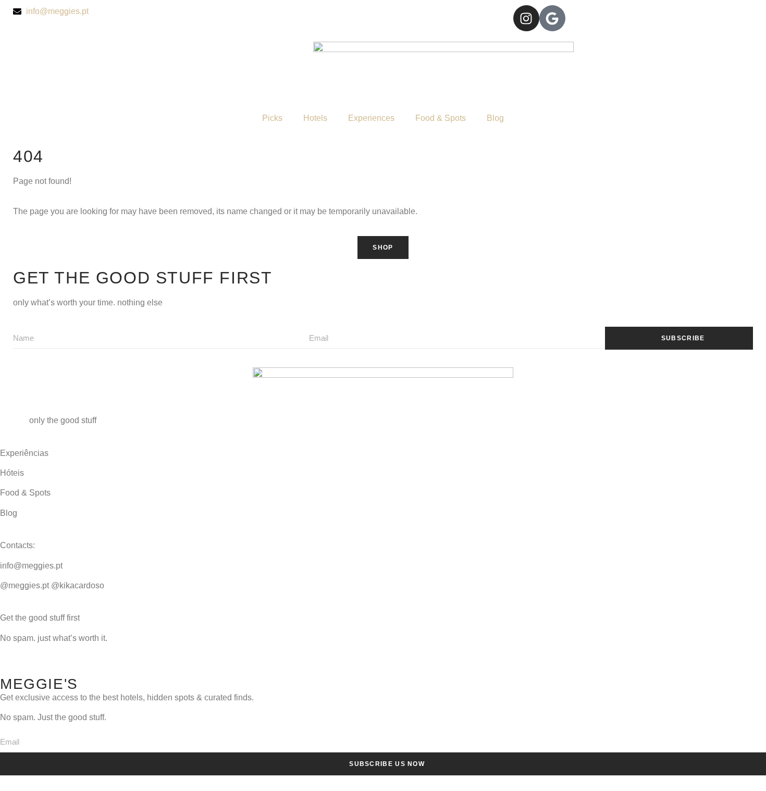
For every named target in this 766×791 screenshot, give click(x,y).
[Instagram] (526, 18)
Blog (495, 118)
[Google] (552, 18)
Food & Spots (440, 118)
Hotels (315, 118)
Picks (272, 118)
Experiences (371, 118)
